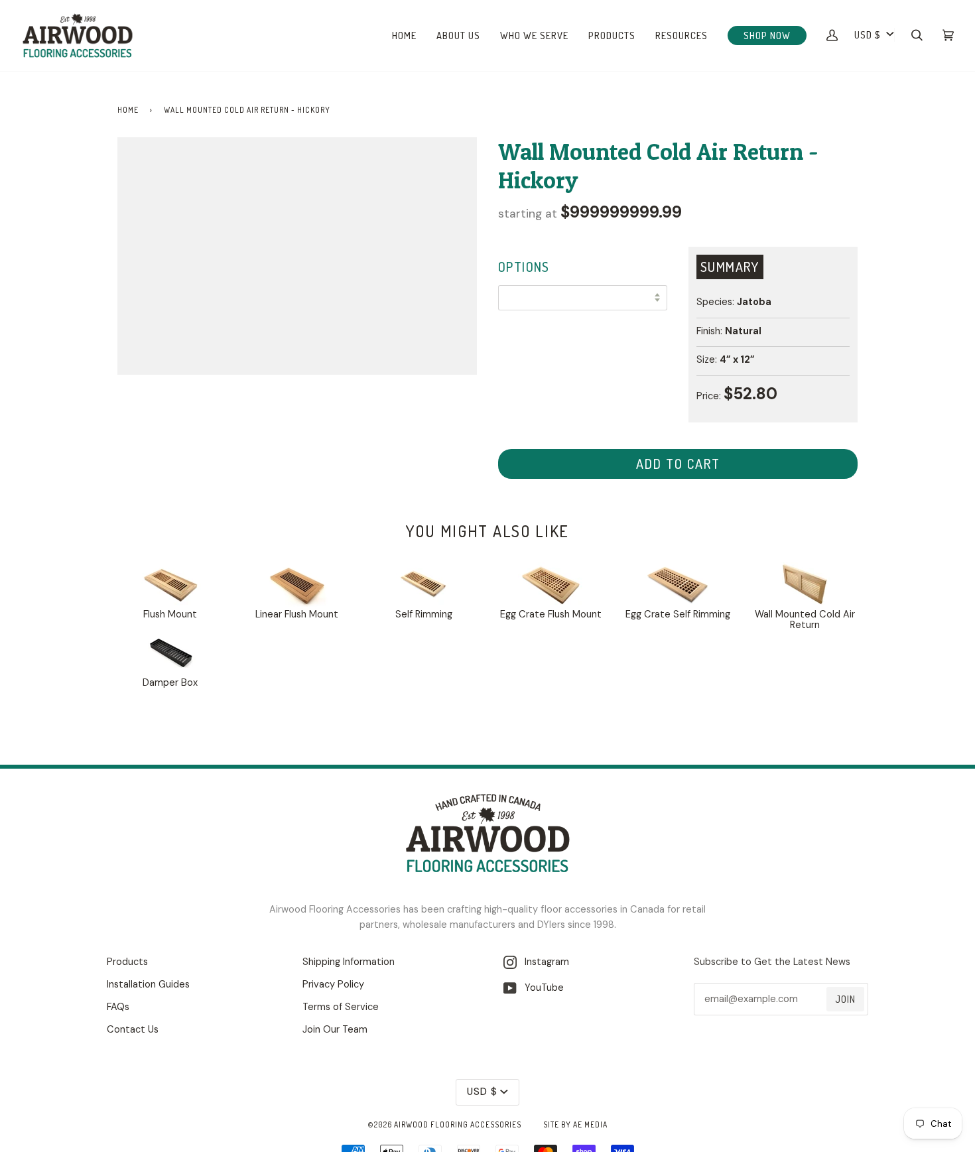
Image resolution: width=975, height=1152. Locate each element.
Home (128, 110)
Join (845, 999)
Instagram (543, 962)
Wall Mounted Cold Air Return (805, 619)
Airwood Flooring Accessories (457, 1124)
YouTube (540, 988)
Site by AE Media (575, 1124)
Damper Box (170, 682)
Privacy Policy (333, 984)
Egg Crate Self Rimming (677, 614)
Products (127, 962)
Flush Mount (170, 614)
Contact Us (133, 1029)
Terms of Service (340, 1007)
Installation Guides (148, 984)
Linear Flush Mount (296, 614)
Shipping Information (348, 962)
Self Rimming (423, 614)
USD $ (867, 34)
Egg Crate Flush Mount (551, 614)
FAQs (118, 1007)
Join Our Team (334, 1029)
